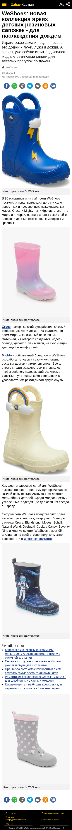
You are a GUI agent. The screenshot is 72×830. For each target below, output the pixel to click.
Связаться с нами (50, 820)
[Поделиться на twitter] (30, 86)
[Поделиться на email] (38, 86)
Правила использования (53, 813)
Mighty (7, 355)
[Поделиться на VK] (53, 86)
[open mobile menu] (4, 4)
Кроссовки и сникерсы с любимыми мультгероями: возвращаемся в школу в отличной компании (32, 653)
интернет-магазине (38, 539)
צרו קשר (9, 824)
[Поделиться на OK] (45, 86)
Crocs (6, 326)
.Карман (27, 4)
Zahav (16, 4)
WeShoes (11, 67)
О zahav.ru (11, 813)
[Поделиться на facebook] (7, 86)
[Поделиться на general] (22, 86)
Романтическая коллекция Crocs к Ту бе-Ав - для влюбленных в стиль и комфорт (35, 678)
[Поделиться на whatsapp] (14, 86)
